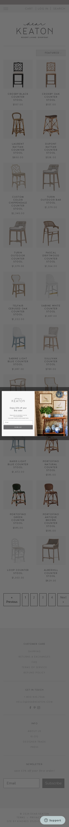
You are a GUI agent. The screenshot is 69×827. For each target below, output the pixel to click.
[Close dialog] (65, 393)
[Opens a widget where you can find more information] (52, 820)
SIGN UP (18, 427)
